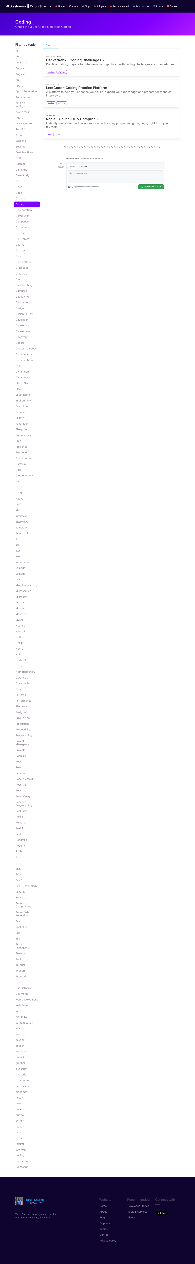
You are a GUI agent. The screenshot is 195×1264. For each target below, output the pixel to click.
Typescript (22, 976)
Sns (18, 921)
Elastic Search (24, 383)
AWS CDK (21, 62)
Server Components (23, 905)
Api (17, 79)
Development (24, 331)
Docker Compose (26, 348)
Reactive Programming (24, 804)
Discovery (22, 336)
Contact (104, 1234)
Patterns (21, 694)
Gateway (21, 463)
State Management (24, 946)
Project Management (24, 743)
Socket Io (21, 927)
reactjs (20, 1126)
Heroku (20, 487)
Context (20, 233)
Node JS (21, 660)
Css (18, 279)
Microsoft (21, 596)
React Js (21, 790)
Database (21, 290)
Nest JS (20, 631)
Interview (21, 515)
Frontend (21, 452)
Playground (22, 706)
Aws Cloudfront (25, 123)
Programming (24, 735)
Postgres (21, 712)
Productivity (23, 729)
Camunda (21, 169)
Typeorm (21, 970)
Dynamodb (22, 371)
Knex (19, 556)
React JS (21, 784)
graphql (20, 1062)
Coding (20, 204)
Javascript (22, 533)
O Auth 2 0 (22, 677)
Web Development (27, 999)
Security (20, 891)
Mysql (19, 619)
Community (23, 215)
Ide (17, 510)
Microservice (23, 590)
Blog (102, 1217)
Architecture (23, 97)
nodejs (20, 1109)
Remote (20, 822)
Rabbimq (21, 755)
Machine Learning (26, 585)
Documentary (24, 354)
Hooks (19, 498)
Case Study (22, 175)
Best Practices (24, 152)
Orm (18, 689)
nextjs (19, 1103)
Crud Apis (21, 273)
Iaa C (19, 504)
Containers (22, 227)
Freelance (21, 446)
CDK (18, 158)
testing (20, 1155)
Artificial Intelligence (22, 104)
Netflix (20, 637)
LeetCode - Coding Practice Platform (76, 88)
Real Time (21, 811)
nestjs (19, 1097)
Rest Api (21, 828)
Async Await (23, 111)
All (17, 50)
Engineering (23, 394)
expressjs (21, 1051)
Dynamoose (23, 377)
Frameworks (23, 435)
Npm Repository (25, 671)
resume (20, 1143)
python (20, 1120)
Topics (103, 1229)
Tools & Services (137, 1211)
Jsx (18, 544)
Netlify (20, 642)
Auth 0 (20, 117)
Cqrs (18, 256)
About (103, 1211)
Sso (18, 938)
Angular (20, 68)
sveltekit (21, 1149)
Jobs (18, 539)
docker (20, 1045)
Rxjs (18, 857)
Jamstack (21, 527)
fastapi (20, 1057)
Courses (20, 250)
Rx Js (19, 851)
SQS (18, 874)
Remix (19, 816)
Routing (20, 845)
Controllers (22, 238)
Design (20, 308)
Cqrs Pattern (23, 262)
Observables (23, 683)
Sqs (18, 932)
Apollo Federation (26, 91)
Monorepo (22, 614)
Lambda (20, 567)
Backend (21, 140)
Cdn (18, 181)
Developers (22, 325)
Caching (21, 163)
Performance (23, 700)
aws (18, 1028)
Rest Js (20, 834)
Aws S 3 (20, 129)
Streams (21, 953)
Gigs (18, 469)
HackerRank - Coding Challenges (73, 60)
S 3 (17, 862)
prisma (20, 1115)
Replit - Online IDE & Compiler (70, 119)
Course (20, 244)
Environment (23, 400)
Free (18, 440)
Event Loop (22, 406)
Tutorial (20, 964)
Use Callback (23, 988)
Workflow (21, 1016)
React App (22, 773)
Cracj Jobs (22, 267)
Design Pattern (25, 313)
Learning (21, 579)
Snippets (104, 1223)
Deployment (23, 302)
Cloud (19, 186)
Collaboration (24, 210)
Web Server (22, 1005)
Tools (19, 959)
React (19, 761)
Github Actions (25, 475)
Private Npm (23, 717)
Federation (22, 423)
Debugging (22, 296)
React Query (23, 796)
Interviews (22, 521)
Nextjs (19, 648)
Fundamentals (24, 458)
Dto (18, 365)
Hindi (19, 492)
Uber (18, 982)
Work (19, 1011)
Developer (22, 319)
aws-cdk (21, 1034)
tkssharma (22, 1161)
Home (103, 1205)
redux (19, 1138)
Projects (20, 750)
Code (19, 192)
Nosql (19, 666)
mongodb (21, 1091)
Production (22, 723)
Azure (19, 135)
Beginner (21, 146)
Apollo (19, 85)
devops (20, 1039)
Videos (131, 1217)
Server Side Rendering (22, 914)
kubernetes (22, 1080)
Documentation (25, 360)
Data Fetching (24, 285)
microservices (24, 1086)
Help (18, 481)
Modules (21, 608)
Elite (18, 389)
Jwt (18, 550)
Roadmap (21, 839)
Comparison (23, 221)
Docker (20, 342)
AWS (18, 56)
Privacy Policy (107, 1240)
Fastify (20, 417)
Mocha (20, 602)
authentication (24, 1022)
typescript (22, 1166)
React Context (24, 778)
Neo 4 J (20, 625)
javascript (21, 1068)
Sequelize (21, 897)
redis (18, 1132)
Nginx (19, 654)
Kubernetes (22, 562)
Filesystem (22, 429)
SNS (18, 868)
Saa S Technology (26, 885)
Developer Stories (138, 1205)
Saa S (19, 880)
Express (20, 412)
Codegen (21, 198)
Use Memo (22, 993)
